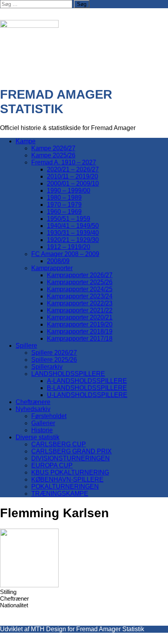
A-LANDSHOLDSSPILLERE (87, 380)
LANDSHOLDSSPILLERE (68, 373)
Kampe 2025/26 (53, 155)
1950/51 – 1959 (68, 218)
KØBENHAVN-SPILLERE (67, 479)
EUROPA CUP (52, 465)
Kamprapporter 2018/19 (80, 331)
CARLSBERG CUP (58, 444)
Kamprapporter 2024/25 (80, 289)
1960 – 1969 (64, 211)
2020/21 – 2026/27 (73, 169)
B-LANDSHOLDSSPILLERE (87, 387)
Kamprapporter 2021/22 (80, 310)
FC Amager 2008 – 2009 (65, 254)
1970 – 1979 (64, 204)
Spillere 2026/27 (54, 352)
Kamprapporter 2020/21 (80, 317)
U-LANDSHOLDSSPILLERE (87, 395)
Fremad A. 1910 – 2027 (63, 162)
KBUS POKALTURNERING (70, 472)
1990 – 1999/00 (68, 190)
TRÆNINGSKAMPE (59, 493)
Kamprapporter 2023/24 (80, 296)
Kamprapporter (52, 268)
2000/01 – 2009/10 (73, 183)
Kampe (26, 141)
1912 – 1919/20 (68, 247)
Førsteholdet (48, 416)
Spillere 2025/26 (54, 359)
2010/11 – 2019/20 (72, 176)
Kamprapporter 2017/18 (80, 338)
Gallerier (43, 423)
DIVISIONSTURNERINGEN (70, 458)
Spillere (26, 345)
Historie (42, 430)
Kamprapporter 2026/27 (80, 275)
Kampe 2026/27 (53, 148)
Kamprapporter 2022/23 (80, 303)
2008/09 (58, 261)
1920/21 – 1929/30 (73, 239)
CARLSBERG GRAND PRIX (71, 451)
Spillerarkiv (47, 366)
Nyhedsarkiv (33, 409)
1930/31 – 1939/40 (73, 232)
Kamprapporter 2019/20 (80, 324)
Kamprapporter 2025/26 (80, 282)
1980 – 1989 (64, 197)
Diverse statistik (37, 437)
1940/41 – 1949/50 (73, 225)
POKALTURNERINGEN (65, 486)
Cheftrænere (33, 402)
